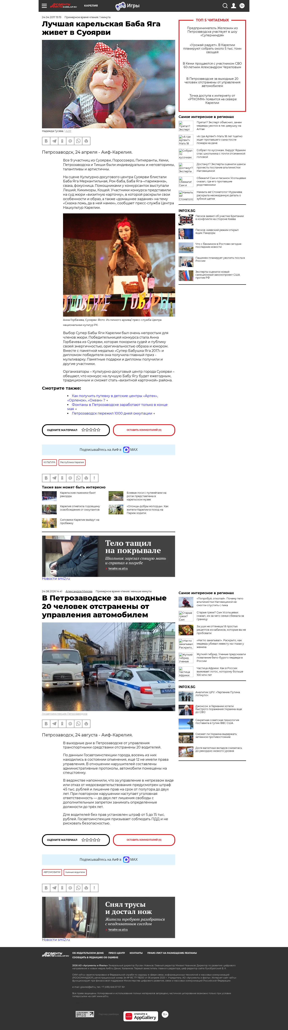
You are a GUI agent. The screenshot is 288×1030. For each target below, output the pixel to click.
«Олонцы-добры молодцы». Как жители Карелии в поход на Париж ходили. (147, 510)
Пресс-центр (117, 953)
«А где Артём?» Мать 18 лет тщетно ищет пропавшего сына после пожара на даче (219, 140)
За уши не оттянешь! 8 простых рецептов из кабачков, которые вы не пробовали (221, 630)
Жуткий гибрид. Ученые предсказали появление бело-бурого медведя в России (221, 658)
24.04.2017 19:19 (51, 17)
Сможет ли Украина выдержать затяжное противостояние (216, 736)
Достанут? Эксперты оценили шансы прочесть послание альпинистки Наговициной (221, 167)
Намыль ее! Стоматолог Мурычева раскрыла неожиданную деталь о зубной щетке (219, 195)
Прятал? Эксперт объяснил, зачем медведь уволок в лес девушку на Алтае (219, 126)
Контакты (136, 953)
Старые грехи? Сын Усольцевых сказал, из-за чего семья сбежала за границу (220, 616)
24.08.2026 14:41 (52, 591)
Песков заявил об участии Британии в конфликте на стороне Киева (219, 218)
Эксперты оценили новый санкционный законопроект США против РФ (217, 274)
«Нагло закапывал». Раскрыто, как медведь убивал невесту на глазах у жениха (220, 644)
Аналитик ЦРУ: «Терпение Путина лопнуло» (217, 694)
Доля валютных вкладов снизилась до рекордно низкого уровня (218, 749)
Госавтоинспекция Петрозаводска (64, 713)
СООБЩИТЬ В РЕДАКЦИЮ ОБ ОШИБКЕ (95, 957)
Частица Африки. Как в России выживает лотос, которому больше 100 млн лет (220, 671)
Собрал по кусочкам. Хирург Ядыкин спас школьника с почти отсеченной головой (221, 154)
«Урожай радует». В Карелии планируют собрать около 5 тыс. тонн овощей (212, 48)
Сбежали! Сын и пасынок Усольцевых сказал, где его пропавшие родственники (221, 181)
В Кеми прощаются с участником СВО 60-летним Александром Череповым (212, 65)
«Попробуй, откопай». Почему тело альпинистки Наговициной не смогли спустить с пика (220, 602)
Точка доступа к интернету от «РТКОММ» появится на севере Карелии (212, 99)
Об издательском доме (88, 953)
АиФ (68, 131)
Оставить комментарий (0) (144, 430)
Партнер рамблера (109, 1014)
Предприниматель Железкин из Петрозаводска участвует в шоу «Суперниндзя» (212, 31)
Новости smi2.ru (56, 579)
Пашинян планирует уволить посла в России (220, 259)
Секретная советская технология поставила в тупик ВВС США (217, 722)
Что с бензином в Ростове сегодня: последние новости (218, 245)
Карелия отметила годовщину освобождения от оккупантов (80, 508)
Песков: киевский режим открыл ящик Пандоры (217, 231)
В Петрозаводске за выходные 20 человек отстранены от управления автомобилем (212, 82)
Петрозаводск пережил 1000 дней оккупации (112, 413)
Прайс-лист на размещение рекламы (172, 953)
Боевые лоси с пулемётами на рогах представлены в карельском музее (146, 496)
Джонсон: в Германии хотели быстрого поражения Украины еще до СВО (218, 709)
